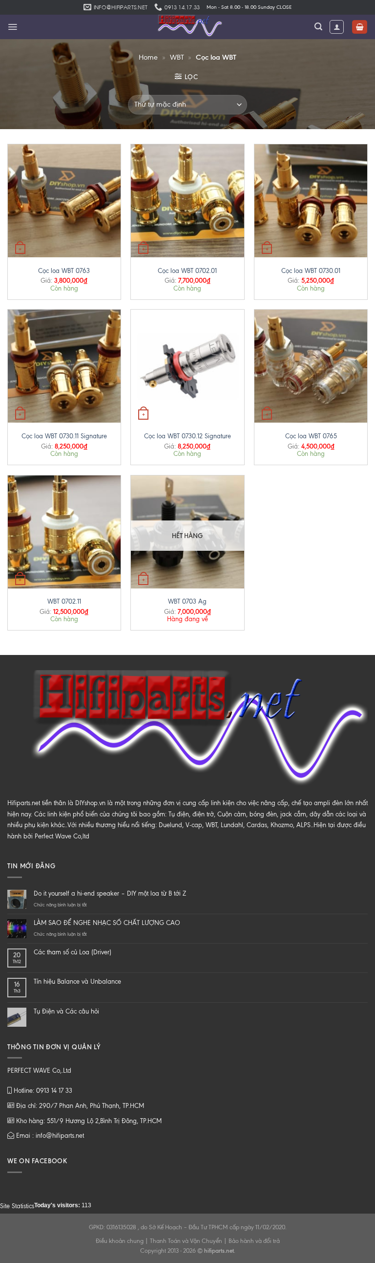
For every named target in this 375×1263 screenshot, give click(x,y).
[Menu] (12, 27)
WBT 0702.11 (64, 601)
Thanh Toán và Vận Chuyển (186, 1241)
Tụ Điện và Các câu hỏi (66, 1011)
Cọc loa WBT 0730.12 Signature (187, 436)
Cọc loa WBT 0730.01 (310, 270)
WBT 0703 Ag (187, 601)
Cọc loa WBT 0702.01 (187, 270)
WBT (177, 57)
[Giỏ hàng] (359, 27)
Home (148, 57)
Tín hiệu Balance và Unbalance (77, 981)
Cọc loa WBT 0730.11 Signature (64, 436)
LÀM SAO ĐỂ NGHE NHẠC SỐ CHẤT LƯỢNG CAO (107, 922)
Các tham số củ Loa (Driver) (72, 952)
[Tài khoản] (337, 27)
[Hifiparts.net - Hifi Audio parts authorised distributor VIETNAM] (187, 27)
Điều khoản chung (120, 1241)
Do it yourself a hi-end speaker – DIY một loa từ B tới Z (110, 893)
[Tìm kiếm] (318, 26)
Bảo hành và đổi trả (254, 1241)
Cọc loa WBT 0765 (311, 436)
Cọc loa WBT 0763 (64, 270)
